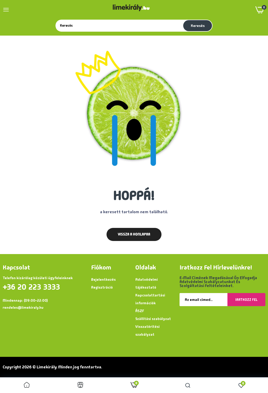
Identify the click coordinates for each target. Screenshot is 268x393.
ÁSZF (139, 310)
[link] (26, 385)
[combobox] (119, 25)
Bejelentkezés (103, 279)
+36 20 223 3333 (31, 287)
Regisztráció (102, 287)
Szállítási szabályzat (153, 318)
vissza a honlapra (134, 234)
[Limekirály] (132, 9)
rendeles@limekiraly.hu (23, 307)
